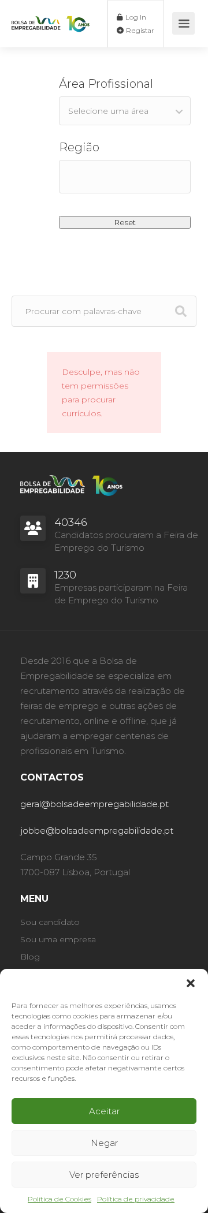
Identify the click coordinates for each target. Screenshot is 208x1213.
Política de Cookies (59, 1199)
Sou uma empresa (58, 939)
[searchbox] (124, 174)
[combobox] (125, 110)
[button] (190, 983)
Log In (135, 17)
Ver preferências (104, 1174)
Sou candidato (50, 922)
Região (79, 147)
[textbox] (125, 111)
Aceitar (104, 1111)
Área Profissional (106, 84)
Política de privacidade (135, 1199)
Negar (104, 1142)
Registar (139, 30)
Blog (30, 956)
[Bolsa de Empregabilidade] (51, 13)
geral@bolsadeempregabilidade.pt (94, 803)
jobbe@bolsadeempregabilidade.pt (96, 830)
